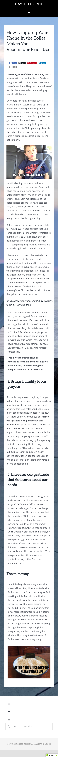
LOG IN (48, 744)
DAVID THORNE (29, 4)
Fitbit (22, 82)
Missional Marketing (34, 744)
